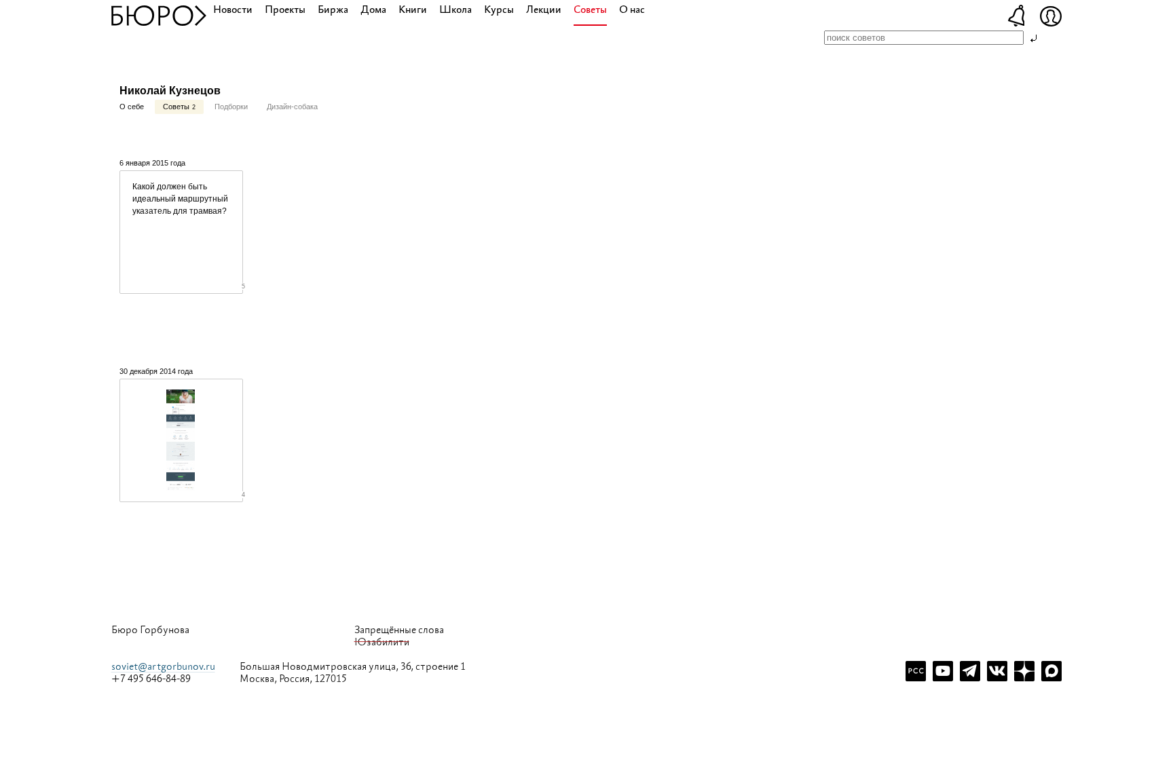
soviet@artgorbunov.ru (163, 667)
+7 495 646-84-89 (151, 679)
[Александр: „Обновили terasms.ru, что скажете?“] (181, 440)
